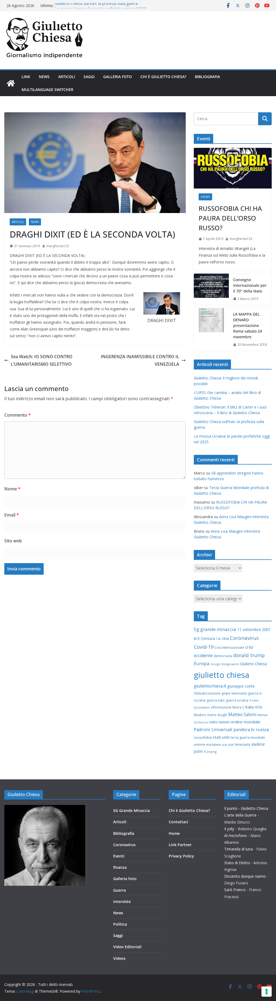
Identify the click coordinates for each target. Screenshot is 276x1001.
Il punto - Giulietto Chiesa (246, 808)
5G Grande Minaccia (131, 810)
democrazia (223, 656)
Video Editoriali (127, 946)
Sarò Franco (235, 889)
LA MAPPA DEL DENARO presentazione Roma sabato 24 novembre (247, 325)
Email (11, 515)
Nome (12, 489)
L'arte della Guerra (240, 815)
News (44, 76)
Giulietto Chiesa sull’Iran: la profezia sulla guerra (96, 5)
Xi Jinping (210, 752)
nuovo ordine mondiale (239, 721)
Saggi (89, 76)
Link (26, 76)
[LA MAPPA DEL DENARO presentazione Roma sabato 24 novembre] (211, 329)
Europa (201, 663)
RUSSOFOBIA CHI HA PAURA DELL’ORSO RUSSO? (230, 218)
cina (225, 638)
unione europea (207, 744)
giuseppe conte (241, 686)
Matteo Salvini (242, 714)
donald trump (249, 655)
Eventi (205, 197)
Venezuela (242, 744)
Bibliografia (207, 76)
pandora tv (244, 730)
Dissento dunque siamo (245, 876)
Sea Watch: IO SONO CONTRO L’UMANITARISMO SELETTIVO (42, 360)
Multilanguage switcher (47, 89)
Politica (120, 924)
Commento (17, 415)
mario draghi (217, 715)
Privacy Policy (181, 856)
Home (174, 833)
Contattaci (178, 821)
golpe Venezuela (234, 693)
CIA (218, 639)
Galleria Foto (117, 76)
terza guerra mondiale (248, 737)
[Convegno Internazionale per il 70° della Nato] (211, 289)
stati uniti (221, 737)
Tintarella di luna (238, 849)
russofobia (203, 737)
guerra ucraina (237, 700)
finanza (120, 867)
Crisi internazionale (229, 647)
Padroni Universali (213, 730)
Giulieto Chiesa (253, 663)
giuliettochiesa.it (210, 686)
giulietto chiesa (221, 674)
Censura (208, 638)
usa (230, 744)
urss (224, 745)
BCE (197, 638)
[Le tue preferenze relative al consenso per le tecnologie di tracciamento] (266, 991)
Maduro (200, 715)
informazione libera (226, 707)
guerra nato (216, 700)
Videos (119, 958)
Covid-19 (203, 647)
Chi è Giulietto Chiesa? (163, 76)
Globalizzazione (207, 693)
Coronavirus (244, 637)
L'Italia (248, 707)
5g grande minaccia (215, 629)
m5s (259, 707)
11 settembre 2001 (254, 629)
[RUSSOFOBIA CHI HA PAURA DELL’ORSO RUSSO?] (233, 168)
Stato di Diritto (237, 862)
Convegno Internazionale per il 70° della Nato (250, 285)
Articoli (66, 76)
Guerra (119, 890)
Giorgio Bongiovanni (225, 664)
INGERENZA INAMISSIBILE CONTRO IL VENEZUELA (140, 360)
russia (262, 729)
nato (213, 721)
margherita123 (57, 246)
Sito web (13, 541)
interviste (122, 901)
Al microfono (235, 835)
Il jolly (229, 828)
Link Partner (180, 844)
